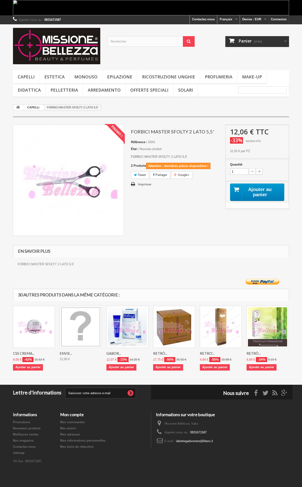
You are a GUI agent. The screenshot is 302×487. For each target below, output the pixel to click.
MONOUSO (85, 77)
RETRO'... (207, 353)
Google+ (183, 175)
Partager (161, 175)
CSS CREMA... (23, 353)
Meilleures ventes (25, 434)
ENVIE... (66, 353)
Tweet (141, 175)
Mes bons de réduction (77, 447)
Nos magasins (23, 440)
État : (134, 149)
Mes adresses (70, 434)
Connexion (279, 19)
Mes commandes (72, 422)
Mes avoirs (68, 428)
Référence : (139, 142)
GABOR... (113, 353)
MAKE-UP (252, 77)
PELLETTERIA (64, 90)
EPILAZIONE (119, 77)
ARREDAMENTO (104, 90)
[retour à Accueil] (17, 108)
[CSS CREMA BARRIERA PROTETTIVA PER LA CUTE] (34, 327)
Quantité (236, 164)
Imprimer (144, 184)
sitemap (19, 453)
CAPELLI (26, 77)
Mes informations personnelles (82, 440)
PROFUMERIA (218, 77)
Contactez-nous (203, 19)
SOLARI (185, 90)
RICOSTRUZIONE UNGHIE (168, 77)
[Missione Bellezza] (56, 46)
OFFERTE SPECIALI (149, 90)
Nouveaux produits (27, 428)
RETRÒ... (160, 353)
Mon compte (72, 414)
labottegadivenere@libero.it (194, 441)
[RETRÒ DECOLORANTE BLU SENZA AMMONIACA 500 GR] (174, 327)
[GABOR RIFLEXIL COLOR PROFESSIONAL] (127, 327)
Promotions (21, 422)
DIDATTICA (29, 90)
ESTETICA (54, 77)
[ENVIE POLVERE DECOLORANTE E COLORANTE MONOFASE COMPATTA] (81, 327)
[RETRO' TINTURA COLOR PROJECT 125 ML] (221, 327)
